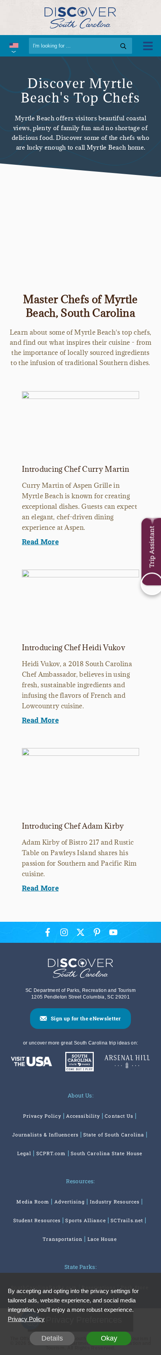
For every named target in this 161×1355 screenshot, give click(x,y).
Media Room (32, 1201)
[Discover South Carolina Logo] (80, 17)
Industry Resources (115, 1201)
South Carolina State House (106, 1153)
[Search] (123, 46)
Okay (109, 1338)
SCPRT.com (51, 1153)
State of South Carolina (113, 1134)
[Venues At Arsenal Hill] (127, 1062)
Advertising (69, 1201)
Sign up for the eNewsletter (86, 1018)
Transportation (62, 1239)
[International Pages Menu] (13, 45)
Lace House (102, 1239)
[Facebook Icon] (47, 932)
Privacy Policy (42, 1116)
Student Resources (37, 1220)
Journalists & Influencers (45, 1134)
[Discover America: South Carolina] (31, 1062)
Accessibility (83, 1116)
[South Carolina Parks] (78, 1062)
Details (52, 1338)
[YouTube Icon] (113, 932)
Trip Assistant (151, 547)
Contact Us (119, 1116)
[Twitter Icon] (80, 932)
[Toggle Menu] (148, 45)
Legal (24, 1153)
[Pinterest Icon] (97, 932)
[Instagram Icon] (64, 932)
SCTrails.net (127, 1220)
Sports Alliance (85, 1220)
